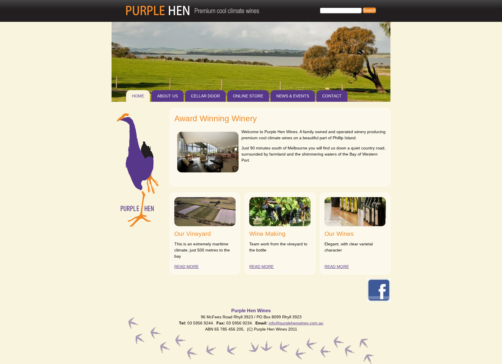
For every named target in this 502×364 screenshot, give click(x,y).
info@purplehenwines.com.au (296, 323)
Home (138, 96)
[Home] (192, 10)
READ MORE (186, 266)
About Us (167, 96)
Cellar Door (205, 96)
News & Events (292, 96)
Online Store (248, 96)
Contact (332, 96)
